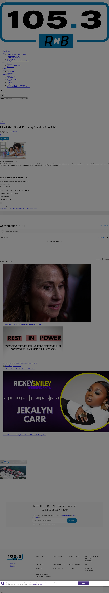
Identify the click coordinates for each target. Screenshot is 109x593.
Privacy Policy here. (37, 584)
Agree (83, 583)
